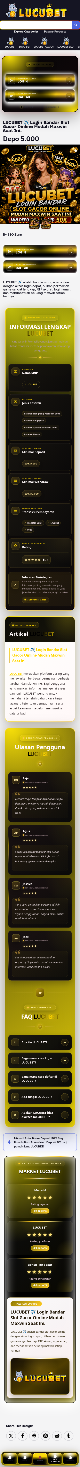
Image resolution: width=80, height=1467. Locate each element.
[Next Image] (76, 184)
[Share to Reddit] (57, 1435)
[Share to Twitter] (11, 1435)
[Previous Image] (3, 184)
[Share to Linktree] (34, 1435)
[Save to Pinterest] (45, 1435)
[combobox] (36, 25)
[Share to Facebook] (22, 1435)
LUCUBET (16, 673)
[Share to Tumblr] (68, 1435)
